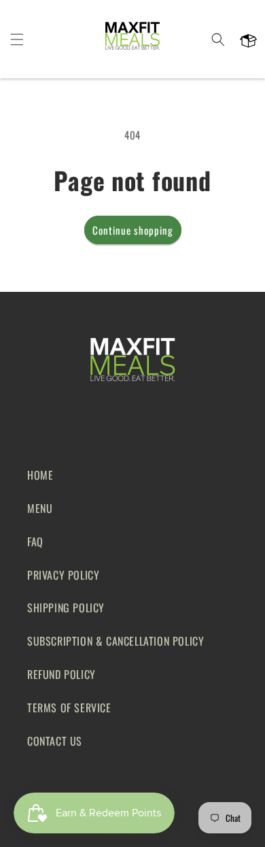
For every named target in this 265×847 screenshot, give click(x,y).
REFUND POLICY (61, 674)
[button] (17, 39)
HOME (40, 475)
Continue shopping (132, 229)
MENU (39, 508)
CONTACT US (54, 741)
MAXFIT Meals (147, 835)
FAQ (35, 541)
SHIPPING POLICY (66, 607)
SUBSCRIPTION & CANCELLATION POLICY (115, 641)
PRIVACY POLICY (63, 575)
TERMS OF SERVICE (69, 707)
